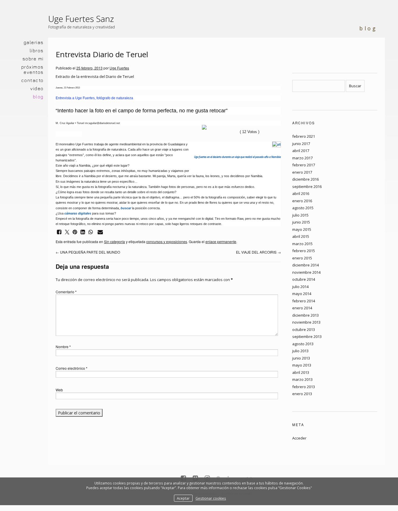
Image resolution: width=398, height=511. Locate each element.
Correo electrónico (71, 368)
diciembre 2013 (305, 315)
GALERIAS (34, 42)
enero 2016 (302, 200)
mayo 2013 (301, 365)
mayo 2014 (301, 293)
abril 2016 (300, 193)
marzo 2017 (302, 158)
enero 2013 (302, 393)
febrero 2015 (303, 250)
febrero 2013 (303, 386)
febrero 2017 (303, 165)
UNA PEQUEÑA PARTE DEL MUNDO (88, 252)
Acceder (299, 438)
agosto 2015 (303, 207)
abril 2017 (300, 150)
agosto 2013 (303, 343)
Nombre (63, 346)
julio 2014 (300, 286)
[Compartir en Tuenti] (204, 127)
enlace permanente (220, 241)
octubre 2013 (303, 329)
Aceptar (183, 498)
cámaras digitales (77, 213)
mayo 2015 (301, 229)
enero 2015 (302, 258)
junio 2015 (301, 222)
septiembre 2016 (307, 186)
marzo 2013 (302, 379)
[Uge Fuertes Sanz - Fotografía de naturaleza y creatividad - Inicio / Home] (84, 25)
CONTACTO (32, 80)
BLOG (38, 96)
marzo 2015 (302, 243)
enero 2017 (302, 172)
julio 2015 (300, 215)
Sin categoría (114, 241)
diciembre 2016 (305, 179)
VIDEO (37, 88)
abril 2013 (300, 372)
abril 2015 (300, 236)
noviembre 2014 (306, 272)
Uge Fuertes (119, 67)
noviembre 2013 (306, 322)
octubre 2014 (303, 279)
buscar (126, 208)
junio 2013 (301, 358)
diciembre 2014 (305, 265)
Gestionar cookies (211, 498)
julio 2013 (300, 350)
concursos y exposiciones (166, 241)
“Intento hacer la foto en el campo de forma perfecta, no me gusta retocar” (142, 111)
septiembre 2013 (307, 336)
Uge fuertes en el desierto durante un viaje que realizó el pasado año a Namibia (237, 157)
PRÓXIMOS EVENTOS (32, 69)
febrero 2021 (303, 136)
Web (59, 389)
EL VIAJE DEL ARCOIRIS (258, 252)
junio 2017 (301, 143)
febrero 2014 (303, 301)
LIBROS (37, 50)
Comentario (66, 291)
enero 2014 (302, 308)
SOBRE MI (33, 58)
